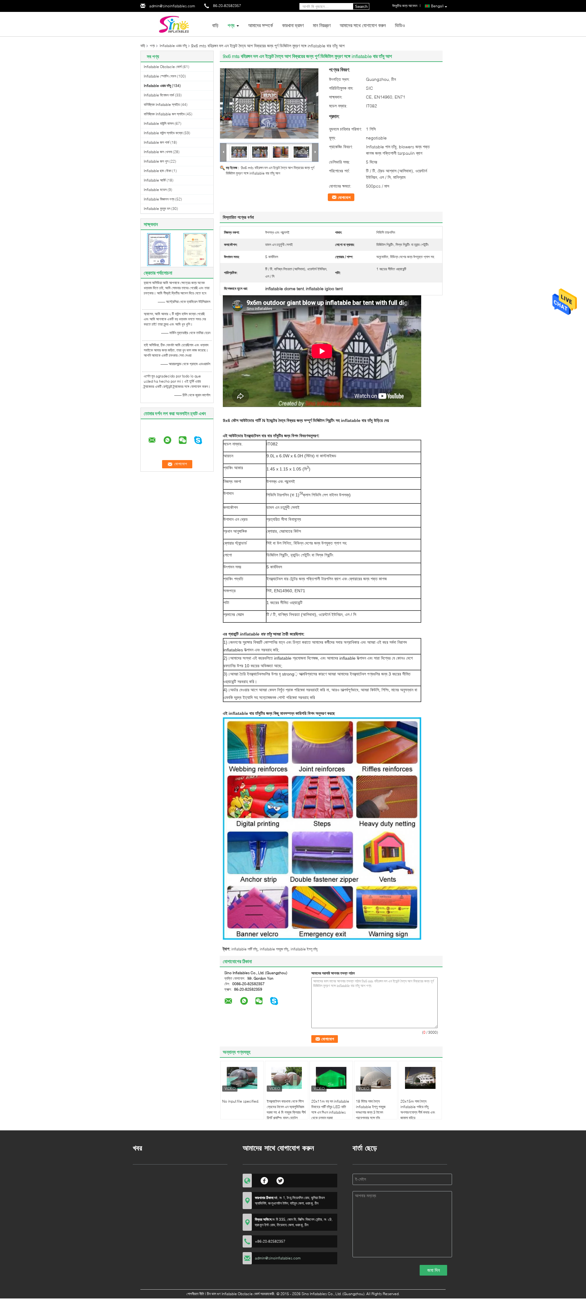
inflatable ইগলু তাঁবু (304, 949)
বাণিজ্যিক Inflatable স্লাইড (162, 104)
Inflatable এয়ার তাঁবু (173, 45)
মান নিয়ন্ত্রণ (322, 25)
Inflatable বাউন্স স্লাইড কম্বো (163, 133)
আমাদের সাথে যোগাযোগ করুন (363, 25)
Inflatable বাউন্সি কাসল (159, 123)
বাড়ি (215, 25)
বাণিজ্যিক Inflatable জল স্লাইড (164, 114)
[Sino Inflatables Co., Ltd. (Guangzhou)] (174, 23)
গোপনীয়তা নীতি (195, 1293)
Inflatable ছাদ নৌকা (157, 170)
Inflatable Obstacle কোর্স (163, 66)
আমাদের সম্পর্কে (260, 25)
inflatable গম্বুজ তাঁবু (274, 949)
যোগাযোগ (344, 197)
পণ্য (231, 25)
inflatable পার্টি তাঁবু (244, 949)
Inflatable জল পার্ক (156, 142)
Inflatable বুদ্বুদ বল (157, 208)
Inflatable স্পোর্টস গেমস (160, 76)
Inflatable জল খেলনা (158, 151)
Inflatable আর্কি (155, 180)
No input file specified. (240, 1101)
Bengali (437, 6)
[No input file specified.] (242, 1078)
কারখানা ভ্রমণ (293, 25)
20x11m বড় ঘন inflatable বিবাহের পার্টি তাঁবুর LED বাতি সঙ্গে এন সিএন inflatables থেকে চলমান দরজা (330, 1109)
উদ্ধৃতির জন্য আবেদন (404, 5)
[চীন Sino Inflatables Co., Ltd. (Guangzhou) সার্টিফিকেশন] (159, 249)
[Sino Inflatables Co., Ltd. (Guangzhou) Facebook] (264, 1179)
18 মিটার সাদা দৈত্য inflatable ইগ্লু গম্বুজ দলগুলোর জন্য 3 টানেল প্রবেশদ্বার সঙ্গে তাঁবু (370, 1109)
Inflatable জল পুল (156, 161)
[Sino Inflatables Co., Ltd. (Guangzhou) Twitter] (280, 1179)
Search (361, 6)
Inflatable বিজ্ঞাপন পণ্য (159, 199)
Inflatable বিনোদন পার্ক (159, 95)
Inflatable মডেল (155, 189)
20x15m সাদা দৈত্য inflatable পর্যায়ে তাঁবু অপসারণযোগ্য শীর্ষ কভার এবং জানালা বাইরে (417, 1109)
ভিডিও (400, 25)
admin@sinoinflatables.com (172, 6)
